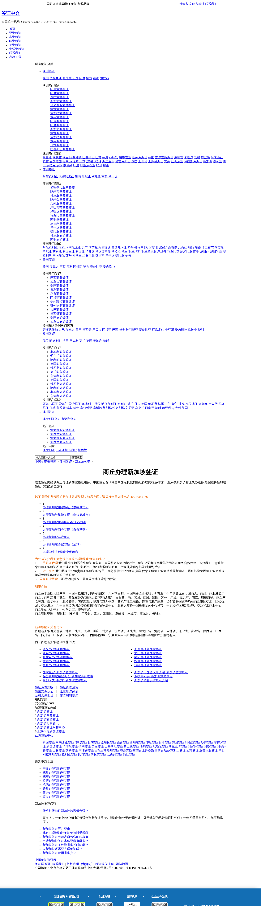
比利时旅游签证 (61, 387)
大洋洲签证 (16, 49)
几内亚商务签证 (61, 203)
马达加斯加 (103, 251)
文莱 (167, 161)
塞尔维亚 (86, 408)
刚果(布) (149, 247)
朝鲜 (105, 157)
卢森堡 (213, 404)
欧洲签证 (15, 41)
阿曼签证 (210, 746)
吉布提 (172, 247)
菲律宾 (113, 157)
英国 (89, 340)
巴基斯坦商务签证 (62, 149)
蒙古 (89, 78)
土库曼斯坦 (155, 161)
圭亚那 (169, 329)
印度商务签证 (59, 125)
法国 (65, 340)
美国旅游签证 (59, 317)
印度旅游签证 (59, 93)
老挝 (197, 157)
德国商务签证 (59, 363)
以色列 (67, 165)
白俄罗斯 (98, 404)
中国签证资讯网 (45, 461)
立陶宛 (203, 404)
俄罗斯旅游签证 (61, 383)
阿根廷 (77, 266)
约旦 (99, 165)
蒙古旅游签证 (59, 109)
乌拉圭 (192, 329)
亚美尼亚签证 (208, 750)
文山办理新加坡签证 (148, 653)
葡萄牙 (61, 408)
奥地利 (97, 340)
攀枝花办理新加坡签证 (58, 657)
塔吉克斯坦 (122, 161)
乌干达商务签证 (61, 227)
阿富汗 (47, 157)
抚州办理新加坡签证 (56, 665)
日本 (82, 161)
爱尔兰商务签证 (61, 355)
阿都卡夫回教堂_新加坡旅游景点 (65, 680)
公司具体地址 (44, 695)
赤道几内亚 (119, 247)
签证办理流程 (69, 687)
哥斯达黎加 (50, 329)
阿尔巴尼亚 (50, 404)
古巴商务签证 (59, 309)
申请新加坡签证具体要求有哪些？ (65, 840)
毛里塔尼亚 (148, 251)
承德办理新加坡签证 (148, 665)
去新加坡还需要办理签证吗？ (62, 848)
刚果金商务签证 (61, 199)
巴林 (98, 157)
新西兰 (82, 450)
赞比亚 (119, 255)
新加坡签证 (82, 461)
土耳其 (142, 161)
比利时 (57, 340)
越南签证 (94, 742)
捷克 (182, 404)
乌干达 (113, 176)
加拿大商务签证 (61, 281)
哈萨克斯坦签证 (175, 750)
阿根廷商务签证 (61, 297)
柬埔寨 (178, 157)
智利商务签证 (59, 289)
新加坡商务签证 (61, 129)
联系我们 (211, 4)
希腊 (106, 340)
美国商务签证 (59, 285)
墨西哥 (87, 329)
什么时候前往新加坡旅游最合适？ (65, 810)
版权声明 (73, 864)
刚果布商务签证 (61, 191)
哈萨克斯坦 (139, 157)
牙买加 (96, 329)
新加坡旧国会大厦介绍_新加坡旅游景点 (161, 672)
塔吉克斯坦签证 (130, 750)
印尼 (75, 78)
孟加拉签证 (108, 742)
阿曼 (65, 157)
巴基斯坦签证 (114, 746)
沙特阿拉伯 (93, 161)
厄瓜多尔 (158, 329)
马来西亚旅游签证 (62, 105)
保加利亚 (111, 404)
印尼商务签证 (59, 121)
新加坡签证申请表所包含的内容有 (65, 836)
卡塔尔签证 (70, 746)
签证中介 (11, 13)
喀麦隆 (219, 247)
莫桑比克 (173, 251)
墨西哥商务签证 (61, 313)
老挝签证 (98, 746)
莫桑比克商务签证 (62, 215)
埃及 (62, 247)
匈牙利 (166, 408)
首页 (12, 29)
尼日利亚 (216, 251)
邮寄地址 (198, 4)
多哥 (130, 247)
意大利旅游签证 (61, 395)
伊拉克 (51, 165)
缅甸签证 (146, 746)
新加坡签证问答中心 (51, 727)
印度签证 (152, 742)
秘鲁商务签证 (59, 293)
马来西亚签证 (65, 742)
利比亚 (80, 251)
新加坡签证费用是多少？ (59, 853)
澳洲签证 (49, 412)
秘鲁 (86, 266)
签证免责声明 (44, 687)
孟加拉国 (55, 161)
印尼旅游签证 (59, 89)
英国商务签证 (59, 379)
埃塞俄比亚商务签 (62, 187)
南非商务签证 (59, 219)
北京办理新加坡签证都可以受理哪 (65, 832)
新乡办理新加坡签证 (56, 653)
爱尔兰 (63, 404)
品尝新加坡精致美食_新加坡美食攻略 (68, 676)
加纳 (78, 176)
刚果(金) (161, 247)
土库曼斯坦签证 (152, 750)
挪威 (52, 408)
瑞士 (76, 408)
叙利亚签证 (69, 754)
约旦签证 (129, 754)
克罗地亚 (192, 404)
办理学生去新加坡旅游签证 (61, 552)
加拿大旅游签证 (61, 321)
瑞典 (69, 408)
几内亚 (182, 247)
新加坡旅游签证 (61, 101)
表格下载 (15, 57)
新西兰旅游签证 (61, 434)
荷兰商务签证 (59, 371)
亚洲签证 (15, 33)
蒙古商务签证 (59, 133)
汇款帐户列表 (69, 691)
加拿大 (54, 266)
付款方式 (185, 4)
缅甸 (65, 161)
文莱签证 (192, 750)
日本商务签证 (59, 145)
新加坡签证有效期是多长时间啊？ (65, 844)
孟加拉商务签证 (61, 137)
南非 (104, 176)
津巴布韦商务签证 (62, 207)
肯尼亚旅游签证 (61, 235)
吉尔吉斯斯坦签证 (107, 750)
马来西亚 (55, 78)
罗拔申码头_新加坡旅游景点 (153, 676)
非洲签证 (15, 37)
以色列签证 (114, 754)
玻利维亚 (132, 329)
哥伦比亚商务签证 (62, 305)
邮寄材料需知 (69, 695)
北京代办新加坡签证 (51, 731)
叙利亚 (217, 161)
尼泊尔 (74, 161)
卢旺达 (96, 176)
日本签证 (165, 742)
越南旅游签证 (59, 117)
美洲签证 (15, 45)
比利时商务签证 (61, 359)
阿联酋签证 (192, 742)
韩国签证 (178, 742)
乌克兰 (139, 408)
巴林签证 (59, 750)
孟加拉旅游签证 (61, 113)
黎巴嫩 (205, 157)
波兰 (130, 404)
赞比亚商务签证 (61, 231)
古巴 (62, 329)
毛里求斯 (134, 251)
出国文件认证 (44, 691)
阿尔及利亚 (50, 176)
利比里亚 (68, 251)
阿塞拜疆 (75, 157)
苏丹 (69, 255)
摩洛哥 (161, 251)
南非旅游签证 (59, 239)
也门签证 (84, 754)
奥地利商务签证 (61, 351)
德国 (144, 404)
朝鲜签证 (72, 750)
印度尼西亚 (87, 165)
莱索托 (57, 251)
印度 (82, 78)
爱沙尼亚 (75, 404)
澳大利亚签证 (52, 419)
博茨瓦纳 (94, 247)
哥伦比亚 (96, 266)
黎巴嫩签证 (131, 746)
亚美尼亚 (177, 161)
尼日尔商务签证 (61, 223)
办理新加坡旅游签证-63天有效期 (64, 522)
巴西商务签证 (59, 277)
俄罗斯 (47, 340)
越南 (96, 78)
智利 (69, 266)
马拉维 (116, 251)
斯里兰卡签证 (178, 746)
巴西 (62, 266)
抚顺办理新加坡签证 (148, 661)
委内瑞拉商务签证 (62, 301)
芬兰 (168, 404)
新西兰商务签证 (61, 442)
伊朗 (59, 165)
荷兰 (82, 340)
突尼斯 (100, 255)
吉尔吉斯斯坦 (164, 157)
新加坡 (67, 78)
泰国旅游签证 (59, 97)
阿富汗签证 (195, 746)
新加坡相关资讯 (48, 723)
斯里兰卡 (108, 161)
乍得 (128, 255)
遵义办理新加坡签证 (56, 649)
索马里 (77, 255)
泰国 (46, 78)
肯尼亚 (86, 176)
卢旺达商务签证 (61, 211)
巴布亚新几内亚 (66, 450)
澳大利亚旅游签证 (62, 430)
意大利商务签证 (61, 375)
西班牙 (149, 408)
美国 (46, 266)
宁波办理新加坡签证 (56, 768)
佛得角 (138, 247)
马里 (124, 251)
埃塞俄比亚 (66, 176)
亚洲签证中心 (44, 735)
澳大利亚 (49, 450)
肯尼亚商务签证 (61, 195)
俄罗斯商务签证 (61, 367)
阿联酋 (104, 78)
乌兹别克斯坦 (193, 161)
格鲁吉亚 (125, 157)
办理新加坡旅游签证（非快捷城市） (67, 514)
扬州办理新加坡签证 (56, 788)
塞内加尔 (59, 255)
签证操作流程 (104, 864)
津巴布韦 (208, 247)
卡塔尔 (188, 157)
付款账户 (87, 864)
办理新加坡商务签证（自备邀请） (65, 529)
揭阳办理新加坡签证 (148, 657)
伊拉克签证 (98, 754)
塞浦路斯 (99, 408)
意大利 (74, 340)
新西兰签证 (69, 419)
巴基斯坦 (88, 157)
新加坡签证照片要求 (56, 828)
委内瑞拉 (109, 266)
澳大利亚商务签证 (62, 438)
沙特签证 (207, 742)
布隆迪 (106, 247)
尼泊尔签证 (160, 746)
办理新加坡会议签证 (56, 537)
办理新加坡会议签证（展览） (62, 544)
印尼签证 (81, 742)
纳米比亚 (186, 251)
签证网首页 (42, 864)
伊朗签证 (85, 746)
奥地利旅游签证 (61, 391)
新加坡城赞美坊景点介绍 (151, 680)
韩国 (151, 157)
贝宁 (85, 247)
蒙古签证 (123, 742)
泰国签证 (49, 742)
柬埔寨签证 (86, 750)
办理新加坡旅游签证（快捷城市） (65, 507)
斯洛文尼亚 (126, 408)
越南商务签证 (59, 141)
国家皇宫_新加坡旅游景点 (60, 672)
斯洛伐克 (112, 408)
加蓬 (198, 247)
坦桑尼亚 (88, 255)
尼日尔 (204, 251)
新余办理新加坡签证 (148, 649)
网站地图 (122, 864)
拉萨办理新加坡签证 (56, 661)
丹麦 (137, 404)
